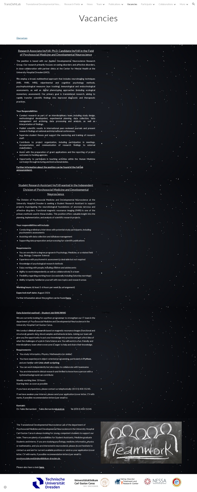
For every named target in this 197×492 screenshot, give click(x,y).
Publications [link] (114, 4)
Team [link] (99, 4)
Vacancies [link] (132, 4)
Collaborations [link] (166, 4)
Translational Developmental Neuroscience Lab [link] (43, 4)
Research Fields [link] (72, 4)
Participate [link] (146, 4)
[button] (193, 4)
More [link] (182, 4)
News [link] (90, 4)
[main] (98, 18)
